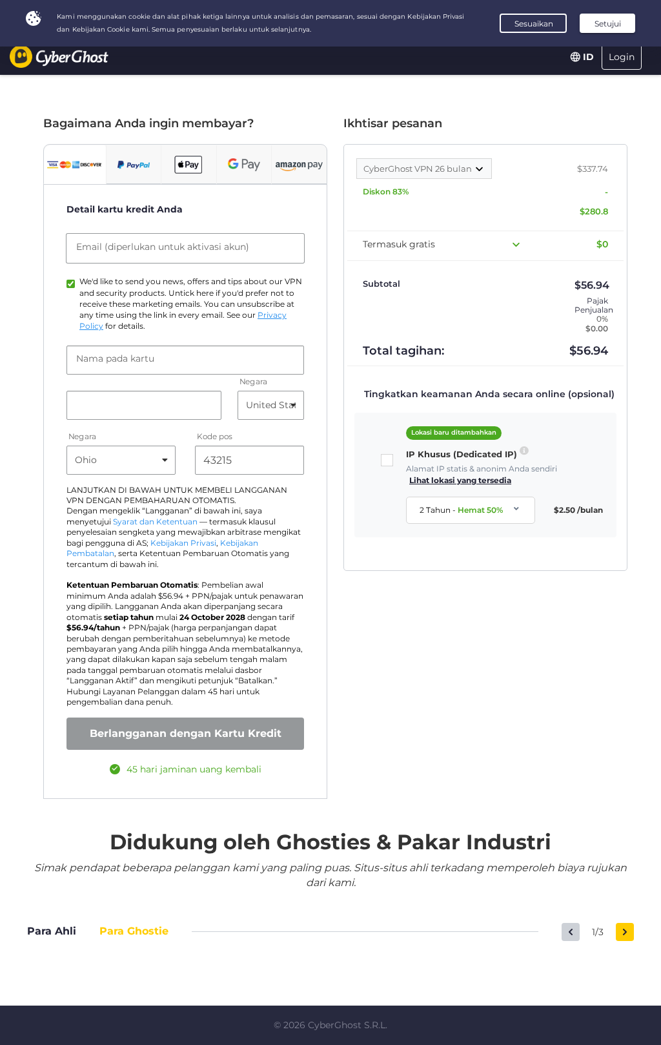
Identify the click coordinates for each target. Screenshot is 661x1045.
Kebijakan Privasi (183, 543)
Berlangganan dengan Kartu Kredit (185, 733)
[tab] (75, 164)
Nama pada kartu (115, 358)
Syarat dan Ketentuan (155, 521)
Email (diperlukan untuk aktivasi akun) (162, 247)
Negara (253, 381)
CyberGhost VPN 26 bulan (418, 168)
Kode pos (214, 436)
